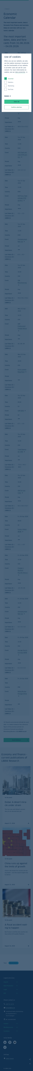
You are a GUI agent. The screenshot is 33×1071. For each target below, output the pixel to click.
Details (6, 96)
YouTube (10, 89)
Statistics (10, 82)
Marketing (11, 86)
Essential (10, 78)
